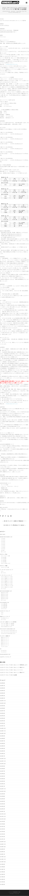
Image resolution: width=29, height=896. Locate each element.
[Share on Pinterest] (11, 516)
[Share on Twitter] (3, 516)
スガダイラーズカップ (5, 611)
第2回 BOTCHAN (4, 597)
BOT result (3, 600)
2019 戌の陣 (3, 558)
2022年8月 (2, 796)
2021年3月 (2, 834)
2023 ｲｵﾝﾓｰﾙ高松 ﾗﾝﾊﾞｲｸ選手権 (7, 623)
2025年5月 (2, 715)
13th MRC (3, 544)
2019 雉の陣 (3, 561)
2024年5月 (2, 746)
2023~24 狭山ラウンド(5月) (7, 582)
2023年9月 (2, 766)
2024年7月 (2, 740)
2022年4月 (2, 803)
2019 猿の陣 (3, 560)
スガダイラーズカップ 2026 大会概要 (8, 675)
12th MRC (3, 545)
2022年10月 (3, 791)
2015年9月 (2, 881)
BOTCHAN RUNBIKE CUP (6, 591)
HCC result (3, 619)
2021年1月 (2, 839)
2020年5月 (2, 849)
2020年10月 (3, 846)
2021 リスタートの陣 (5, 555)
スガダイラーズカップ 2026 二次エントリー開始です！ (12, 667)
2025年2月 (2, 723)
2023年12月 (3, 758)
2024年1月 (2, 756)
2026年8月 (2, 683)
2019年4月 (2, 876)
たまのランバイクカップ (5, 656)
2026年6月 (2, 688)
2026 (2, 612)
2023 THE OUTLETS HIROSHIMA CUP (17, 12)
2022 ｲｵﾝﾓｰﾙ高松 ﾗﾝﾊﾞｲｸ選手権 (7, 625)
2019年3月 (2, 879)
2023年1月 (2, 786)
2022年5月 (2, 801)
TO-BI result (4, 608)
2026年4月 (2, 693)
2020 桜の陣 (3, 557)
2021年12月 (3, 814)
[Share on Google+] (5, 516)
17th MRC (3, 538)
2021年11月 (3, 816)
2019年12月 (3, 856)
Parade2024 (4, 650)
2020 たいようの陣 (5, 567)
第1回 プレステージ (5, 644)
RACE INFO (19, 11)
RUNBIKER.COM (16, 892)
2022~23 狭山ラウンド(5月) (7, 587)
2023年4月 (2, 778)
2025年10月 (3, 703)
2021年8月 (2, 824)
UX (0, 648)
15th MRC (3, 541)
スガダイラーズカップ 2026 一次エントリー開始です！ (12, 672)
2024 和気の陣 (4, 605)
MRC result (3, 551)
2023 (2, 571)
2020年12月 (3, 841)
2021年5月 (2, 829)
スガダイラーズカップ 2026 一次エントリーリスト (11, 670)
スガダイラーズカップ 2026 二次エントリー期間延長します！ (14, 664)
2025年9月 (2, 705)
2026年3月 (2, 695)
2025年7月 (2, 710)
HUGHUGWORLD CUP (5, 654)
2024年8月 (2, 738)
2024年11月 (3, 730)
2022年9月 (2, 793)
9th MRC (3, 550)
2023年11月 (3, 761)
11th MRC (3, 547)
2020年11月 (3, 844)
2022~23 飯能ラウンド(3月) (7, 584)
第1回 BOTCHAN (4, 598)
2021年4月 (2, 831)
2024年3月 (2, 751)
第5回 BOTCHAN (4, 592)
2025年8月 (2, 708)
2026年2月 (2, 698)
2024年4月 (2, 748)
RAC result (3, 572)
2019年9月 (2, 864)
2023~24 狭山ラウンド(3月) (7, 579)
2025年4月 (2, 718)
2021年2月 (2, 836)
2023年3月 (2, 781)
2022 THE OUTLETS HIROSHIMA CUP (9, 632)
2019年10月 (3, 861)
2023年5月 (2, 776)
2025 (2, 614)
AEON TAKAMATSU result (6, 626)
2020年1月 (2, 854)
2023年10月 (3, 763)
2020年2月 (2, 851)
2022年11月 (3, 788)
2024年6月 (2, 743)
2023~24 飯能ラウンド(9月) (7, 581)
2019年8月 (2, 866)
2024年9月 (2, 736)
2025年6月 (2, 713)
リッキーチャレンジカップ (6, 575)
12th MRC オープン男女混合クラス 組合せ (14, 525)
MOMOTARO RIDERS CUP (6, 536)
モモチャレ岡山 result (5, 563)
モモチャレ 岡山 (3, 554)
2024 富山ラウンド (5, 618)
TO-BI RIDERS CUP (4, 602)
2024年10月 (3, 733)
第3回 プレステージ (5, 641)
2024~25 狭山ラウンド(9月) (7, 576)
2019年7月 (2, 869)
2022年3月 (2, 806)
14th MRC (3, 542)
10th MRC (3, 548)
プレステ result (4, 646)
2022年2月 (2, 808)
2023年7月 (2, 771)
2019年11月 (3, 859)
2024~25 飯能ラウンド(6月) (7, 578)
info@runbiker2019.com (12, 64)
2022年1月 (2, 811)
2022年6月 (2, 798)
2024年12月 (3, 728)
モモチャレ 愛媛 (3, 565)
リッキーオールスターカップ (6, 569)
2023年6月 (2, 773)
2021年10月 (3, 819)
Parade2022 (4, 651)
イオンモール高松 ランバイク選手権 (8, 621)
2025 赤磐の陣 (4, 604)
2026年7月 (2, 685)
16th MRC (3, 539)
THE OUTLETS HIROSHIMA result (8, 633)
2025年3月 (2, 720)
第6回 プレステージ (5, 637)
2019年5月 (2, 874)
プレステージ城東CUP (5, 636)
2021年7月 (2, 826)
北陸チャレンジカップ (5, 616)
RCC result (3, 588)
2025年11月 (3, 700)
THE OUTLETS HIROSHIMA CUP (7, 628)
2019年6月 (2, 871)
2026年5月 (2, 690)
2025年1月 (2, 725)
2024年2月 (2, 753)
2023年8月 (2, 768)
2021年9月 (2, 821)
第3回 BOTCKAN (4, 595)
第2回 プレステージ (5, 643)
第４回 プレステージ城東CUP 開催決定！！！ (14, 521)
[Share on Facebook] (0, 516)
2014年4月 (2, 884)
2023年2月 (2, 783)
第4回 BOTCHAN (4, 594)
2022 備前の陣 (4, 607)
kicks (14, 11)
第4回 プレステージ (5, 640)
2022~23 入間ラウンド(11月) (7, 585)
